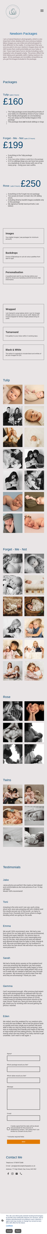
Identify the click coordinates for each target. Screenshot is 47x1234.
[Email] (17, 1174)
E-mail (9, 1113)
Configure (9, 1225)
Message (10, 1087)
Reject (18, 1231)
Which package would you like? (17, 1065)
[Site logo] (13, 11)
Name (9, 1054)
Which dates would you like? (16, 1076)
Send (23, 1142)
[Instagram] (12, 1174)
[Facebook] (8, 1174)
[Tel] (21, 1174)
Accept (9, 1231)
